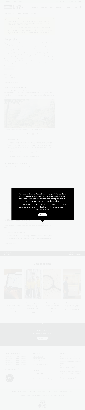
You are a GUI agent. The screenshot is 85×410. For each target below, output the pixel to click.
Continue (42, 215)
